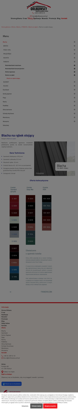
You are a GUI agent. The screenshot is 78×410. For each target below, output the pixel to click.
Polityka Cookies (36, 406)
